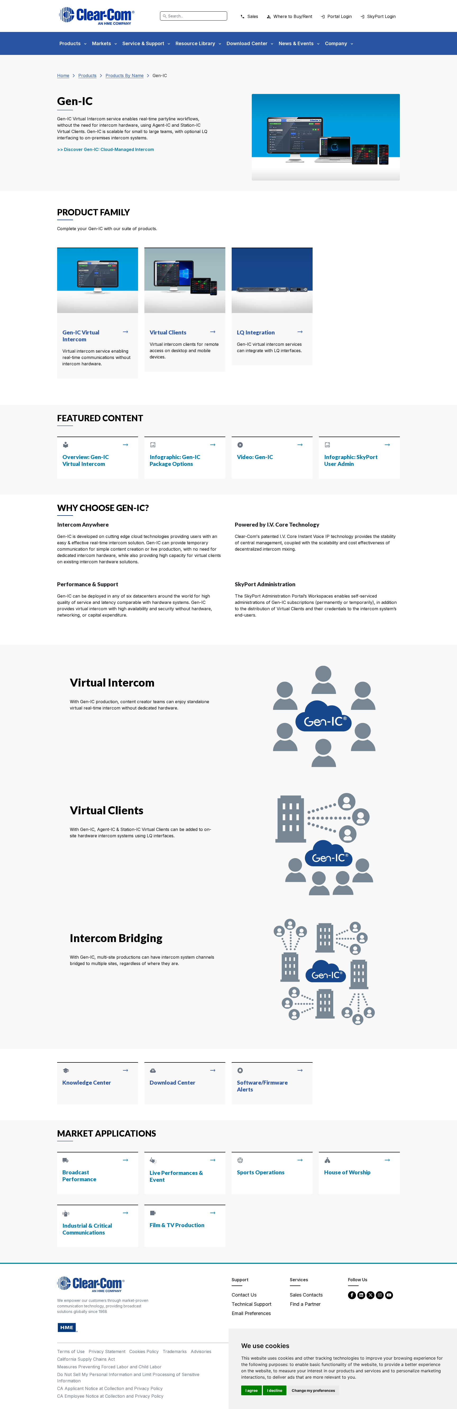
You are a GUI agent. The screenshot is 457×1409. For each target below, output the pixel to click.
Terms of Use (71, 1351)
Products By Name (125, 75)
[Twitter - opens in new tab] (370, 1295)
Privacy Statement (107, 1351)
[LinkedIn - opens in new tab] (361, 1295)
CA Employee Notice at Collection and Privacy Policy (110, 1396)
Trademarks (175, 1351)
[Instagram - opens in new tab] (380, 1295)
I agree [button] (251, 1390)
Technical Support (251, 1304)
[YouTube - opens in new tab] (389, 1295)
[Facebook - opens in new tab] (352, 1295)
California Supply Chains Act (86, 1359)
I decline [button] (274, 1390)
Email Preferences (251, 1313)
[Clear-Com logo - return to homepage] (96, 16)
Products (87, 75)
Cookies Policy (144, 1351)
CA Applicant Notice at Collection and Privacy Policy (110, 1388)
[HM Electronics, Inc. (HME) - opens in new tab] (67, 1327)
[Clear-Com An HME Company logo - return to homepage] (91, 1284)
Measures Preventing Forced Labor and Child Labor (109, 1366)
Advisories (201, 1351)
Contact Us (244, 1295)
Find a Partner (305, 1304)
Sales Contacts (306, 1295)
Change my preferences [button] (313, 1390)
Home (63, 75)
